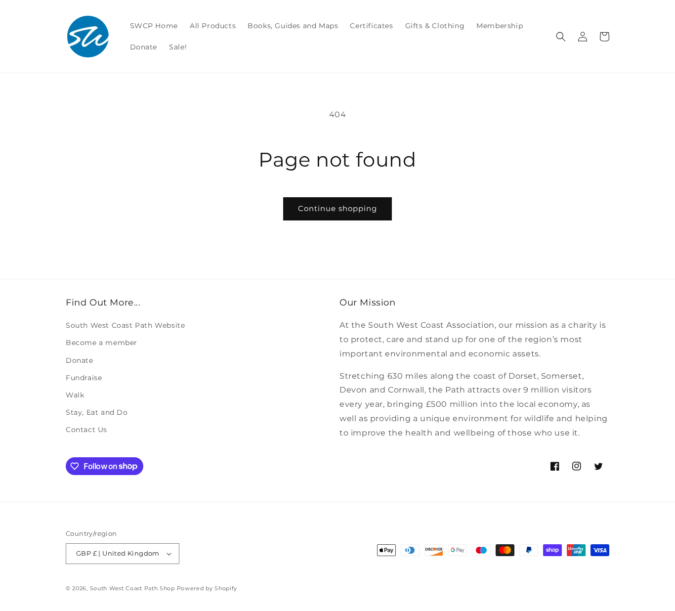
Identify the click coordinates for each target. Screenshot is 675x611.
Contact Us (86, 429)
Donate (79, 360)
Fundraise (84, 377)
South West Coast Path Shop (132, 588)
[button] (561, 36)
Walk (75, 395)
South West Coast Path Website (125, 325)
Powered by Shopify (207, 588)
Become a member (101, 342)
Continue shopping (337, 208)
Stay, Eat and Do (97, 412)
